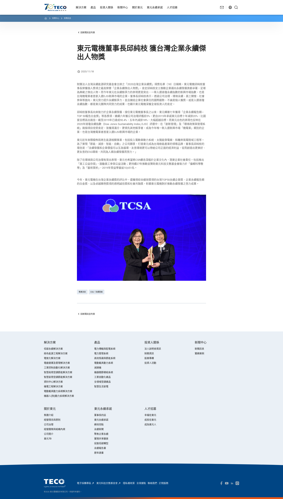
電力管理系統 (101, 353)
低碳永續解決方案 (53, 348)
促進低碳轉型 (101, 443)
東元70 (47, 438)
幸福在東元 (150, 415)
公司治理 (48, 424)
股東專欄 (149, 358)
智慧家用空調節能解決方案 (58, 377)
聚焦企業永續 (101, 434)
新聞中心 (55, 18)
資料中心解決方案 (53, 381)
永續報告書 (100, 448)
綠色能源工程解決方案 (56, 353)
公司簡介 (48, 434)
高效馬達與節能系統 (104, 358)
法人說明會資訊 (152, 348)
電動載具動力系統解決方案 (58, 391)
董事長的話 (100, 415)
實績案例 (199, 353)
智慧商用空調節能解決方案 (58, 372)
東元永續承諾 (101, 419)
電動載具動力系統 (103, 363)
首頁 (46, 5)
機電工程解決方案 (53, 386)
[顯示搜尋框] (236, 7)
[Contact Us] (222, 7)
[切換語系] (230, 7)
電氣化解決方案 (52, 358)
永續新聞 (99, 429)
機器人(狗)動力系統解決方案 (59, 396)
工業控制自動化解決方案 (57, 367)
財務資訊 (149, 353)
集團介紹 (48, 415)
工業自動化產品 (102, 377)
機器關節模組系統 (103, 372)
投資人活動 (150, 363)
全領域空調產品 (102, 381)
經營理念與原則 (52, 419)
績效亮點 (99, 424)
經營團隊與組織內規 (54, 429)
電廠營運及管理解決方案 (57, 363)
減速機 (97, 367)
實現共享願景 (101, 438)
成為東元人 (150, 424)
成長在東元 (150, 419)
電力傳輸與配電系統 (104, 348)
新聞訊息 (67, 18)
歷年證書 (99, 452)
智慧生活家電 (101, 386)
